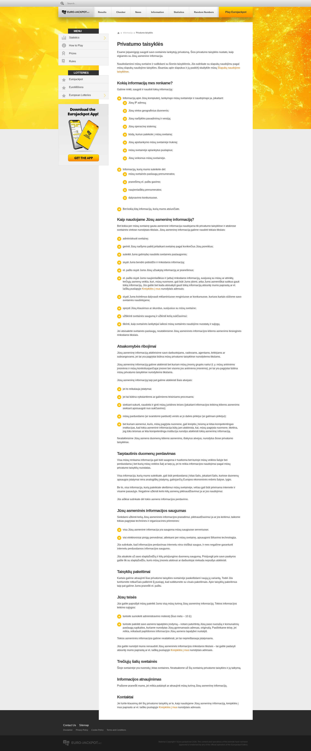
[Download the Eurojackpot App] (83, 164)
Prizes (72, 53)
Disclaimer (68, 730)
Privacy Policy (82, 730)
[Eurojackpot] (75, 12)
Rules (72, 61)
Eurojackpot (76, 79)
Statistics (74, 37)
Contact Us (69, 725)
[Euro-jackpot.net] (118, 32)
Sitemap (84, 725)
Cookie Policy (97, 730)
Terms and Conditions (116, 730)
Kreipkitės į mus (151, 288)
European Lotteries (80, 95)
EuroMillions (76, 87)
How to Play (76, 45)
